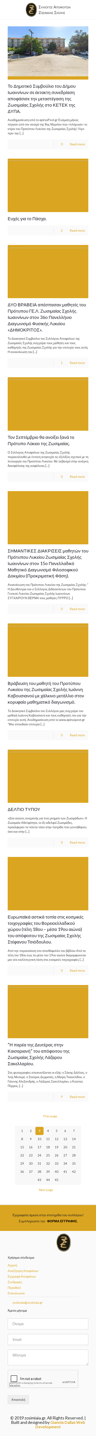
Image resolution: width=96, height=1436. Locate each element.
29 (22, 1163)
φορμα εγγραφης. (62, 1221)
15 (22, 1147)
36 (22, 1172)
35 (74, 1163)
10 (39, 1139)
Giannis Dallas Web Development (60, 1424)
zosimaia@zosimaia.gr (27, 1302)
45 (56, 1180)
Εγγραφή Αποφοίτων (22, 1276)
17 (39, 1147)
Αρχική (12, 1265)
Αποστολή (18, 1399)
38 (39, 1172)
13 (65, 1139)
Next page (46, 1190)
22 (22, 1155)
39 (48, 1172)
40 (56, 1172)
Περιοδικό (14, 1287)
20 (65, 1147)
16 (31, 1147)
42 (74, 1172)
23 (31, 1155)
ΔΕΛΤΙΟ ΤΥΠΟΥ (24, 809)
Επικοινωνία (16, 1293)
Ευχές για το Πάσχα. (27, 218)
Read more (77, 144)
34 (65, 1163)
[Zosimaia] (48, 9)
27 (65, 1155)
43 (39, 1180)
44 (48, 1180)
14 (74, 1139)
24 (39, 1155)
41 (65, 1172)
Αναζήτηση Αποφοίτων (23, 1271)
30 (31, 1163)
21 (74, 1147)
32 (48, 1163)
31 (39, 1163)
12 (56, 1139)
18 (48, 1147)
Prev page (50, 1116)
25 (48, 1155)
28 (74, 1155)
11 (48, 1139)
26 (56, 1155)
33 (56, 1163)
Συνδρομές (15, 1282)
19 (56, 1147)
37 (31, 1172)
